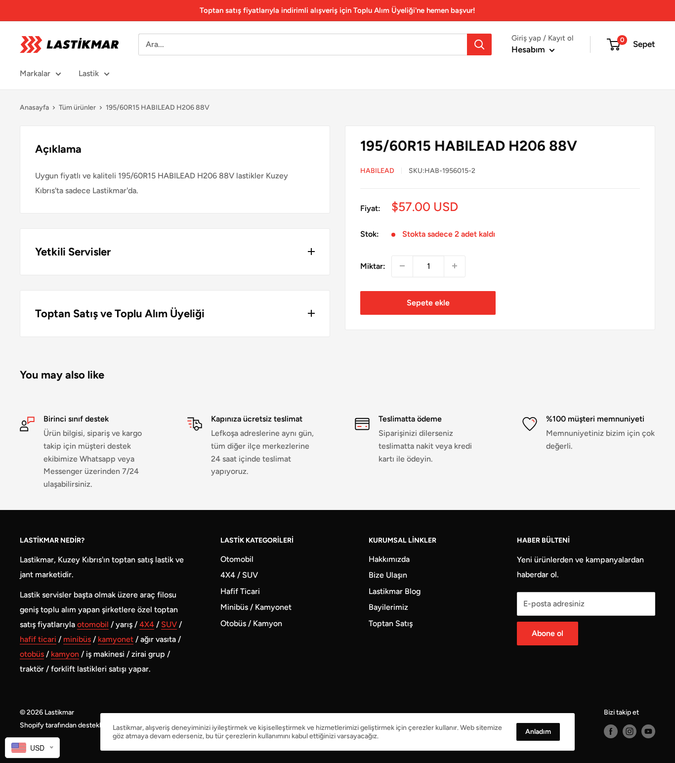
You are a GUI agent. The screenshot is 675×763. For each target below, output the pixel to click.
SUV (169, 624)
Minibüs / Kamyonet (256, 607)
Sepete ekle (428, 302)
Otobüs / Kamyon (251, 623)
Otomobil (236, 559)
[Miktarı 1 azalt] (402, 265)
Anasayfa (34, 107)
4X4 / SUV (239, 575)
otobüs (32, 654)
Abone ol (547, 633)
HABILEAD (377, 170)
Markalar (35, 73)
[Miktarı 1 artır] (454, 265)
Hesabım (529, 49)
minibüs (77, 639)
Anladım (538, 731)
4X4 (146, 624)
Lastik (89, 73)
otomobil (93, 624)
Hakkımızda (389, 559)
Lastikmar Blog (395, 591)
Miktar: (372, 265)
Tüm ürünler (77, 107)
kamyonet (115, 639)
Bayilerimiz (388, 607)
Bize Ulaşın (388, 575)
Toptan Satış (391, 623)
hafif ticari (38, 639)
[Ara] (479, 44)
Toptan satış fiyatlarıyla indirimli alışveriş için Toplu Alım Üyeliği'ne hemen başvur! (337, 10)
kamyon (65, 654)
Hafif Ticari (240, 591)
